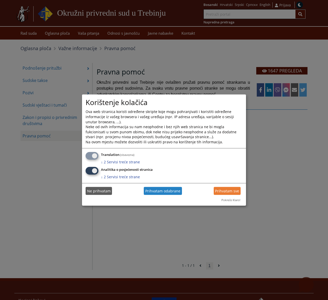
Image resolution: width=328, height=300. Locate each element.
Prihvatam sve (227, 191)
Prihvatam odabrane (162, 191)
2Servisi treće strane (120, 161)
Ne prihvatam (99, 191)
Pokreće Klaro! (230, 200)
